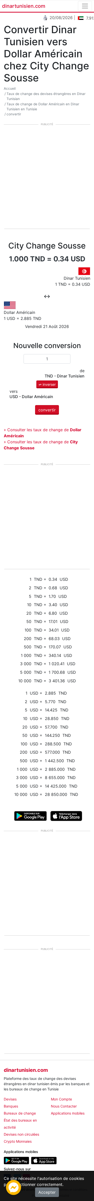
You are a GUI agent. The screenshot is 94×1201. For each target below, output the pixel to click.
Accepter (47, 1192)
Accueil (10, 88)
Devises (10, 1099)
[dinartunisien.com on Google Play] (16, 1160)
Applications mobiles (67, 1113)
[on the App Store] (66, 815)
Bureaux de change (20, 1113)
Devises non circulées (21, 1134)
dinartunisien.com (23, 6)
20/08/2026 (58, 17)
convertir (14, 114)
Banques (11, 1106)
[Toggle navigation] (85, 6)
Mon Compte (61, 1099)
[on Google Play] (30, 815)
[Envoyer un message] (13, 1186)
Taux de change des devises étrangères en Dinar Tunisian (46, 96)
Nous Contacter (64, 1106)
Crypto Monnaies (18, 1141)
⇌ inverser (47, 384)
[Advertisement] (47, 177)
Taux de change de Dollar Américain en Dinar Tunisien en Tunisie (43, 106)
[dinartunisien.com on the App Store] (43, 1160)
